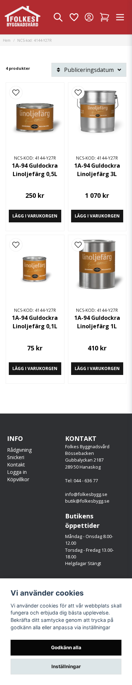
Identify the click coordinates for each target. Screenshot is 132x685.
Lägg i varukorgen (34, 216)
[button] (16, 92)
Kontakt (16, 464)
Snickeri (15, 457)
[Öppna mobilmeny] (120, 17)
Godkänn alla (66, 647)
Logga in (17, 472)
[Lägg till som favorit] (73, 17)
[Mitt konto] (89, 17)
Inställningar (66, 666)
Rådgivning (19, 449)
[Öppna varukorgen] (104, 17)
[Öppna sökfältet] (58, 17)
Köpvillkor (18, 479)
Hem (7, 40)
